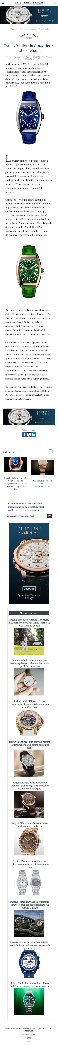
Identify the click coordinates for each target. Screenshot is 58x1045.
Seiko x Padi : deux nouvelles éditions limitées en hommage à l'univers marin (30, 985)
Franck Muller (44, 29)
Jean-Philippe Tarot (16, 57)
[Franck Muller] (29, 36)
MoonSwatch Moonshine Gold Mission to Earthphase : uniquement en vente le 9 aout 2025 (30, 945)
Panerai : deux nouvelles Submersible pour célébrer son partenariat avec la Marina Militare (29, 904)
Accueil (14, 29)
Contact (29, 1042)
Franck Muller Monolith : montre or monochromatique (42, 483)
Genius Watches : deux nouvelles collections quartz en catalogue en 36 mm (30, 864)
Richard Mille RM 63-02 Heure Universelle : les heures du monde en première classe (30, 704)
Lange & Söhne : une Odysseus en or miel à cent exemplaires (30, 825)
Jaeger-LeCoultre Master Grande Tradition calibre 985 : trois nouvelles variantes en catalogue (30, 785)
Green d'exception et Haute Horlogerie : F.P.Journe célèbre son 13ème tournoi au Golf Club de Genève (29, 622)
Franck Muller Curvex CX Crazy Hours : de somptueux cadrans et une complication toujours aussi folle (15, 483)
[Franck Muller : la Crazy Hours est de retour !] (29, 246)
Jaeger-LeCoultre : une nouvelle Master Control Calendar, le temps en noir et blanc (29, 744)
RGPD (29, 1038)
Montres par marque (28, 29)
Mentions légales (29, 1035)
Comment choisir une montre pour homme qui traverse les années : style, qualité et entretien (29, 663)
